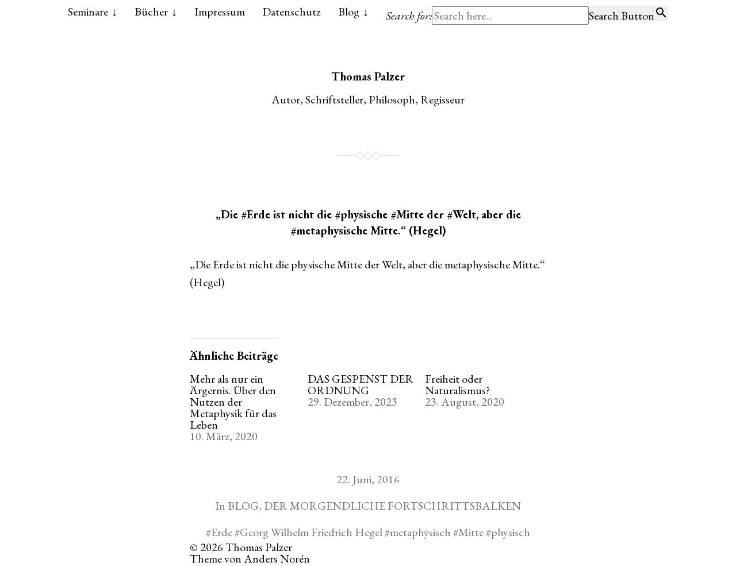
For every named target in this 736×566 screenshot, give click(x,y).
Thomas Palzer (368, 76)
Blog (348, 11)
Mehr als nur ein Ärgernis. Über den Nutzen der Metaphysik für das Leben (233, 401)
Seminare (88, 11)
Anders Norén (277, 558)
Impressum (219, 11)
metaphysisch (420, 532)
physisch (510, 532)
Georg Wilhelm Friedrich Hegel (311, 532)
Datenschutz (291, 11)
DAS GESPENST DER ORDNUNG (360, 384)
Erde (221, 532)
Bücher (151, 11)
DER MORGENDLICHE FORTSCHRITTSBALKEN (392, 505)
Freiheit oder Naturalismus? (457, 384)
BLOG (243, 505)
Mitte (471, 532)
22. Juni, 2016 (368, 479)
